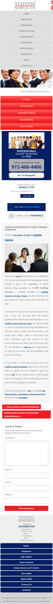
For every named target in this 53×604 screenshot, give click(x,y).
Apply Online (26, 48)
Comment (10, 438)
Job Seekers (26, 25)
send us (27, 347)
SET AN (27, 207)
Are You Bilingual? (26, 175)
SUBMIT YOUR (29, 215)
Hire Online (26, 42)
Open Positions (26, 31)
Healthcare (26, 126)
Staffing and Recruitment (16, 367)
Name (8, 470)
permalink (23, 398)
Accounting (26, 106)
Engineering (26, 119)
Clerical (26, 99)
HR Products (26, 36)
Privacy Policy (26, 601)
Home (26, 13)
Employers (26, 19)
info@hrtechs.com (26, 540)
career (18, 276)
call (13, 375)
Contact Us (26, 65)
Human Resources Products (26, 568)
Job (29, 391)
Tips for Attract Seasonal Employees (21, 407)
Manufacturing (26, 113)
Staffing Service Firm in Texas (18, 323)
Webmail (27, 590)
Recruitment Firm (37, 394)
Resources (26, 54)
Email (8, 482)
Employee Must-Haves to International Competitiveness (21, 414)
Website (8, 494)
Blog (26, 60)
